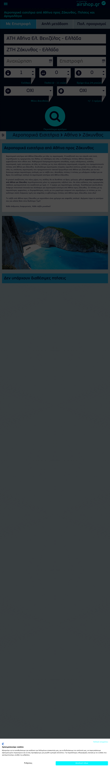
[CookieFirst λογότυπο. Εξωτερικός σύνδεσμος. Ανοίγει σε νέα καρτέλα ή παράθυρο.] (3, 744)
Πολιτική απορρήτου (100, 742)
